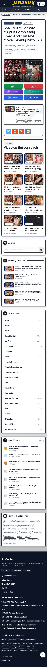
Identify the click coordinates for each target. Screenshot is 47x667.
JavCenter (7, 14)
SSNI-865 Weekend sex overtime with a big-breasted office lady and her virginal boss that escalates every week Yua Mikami (28, 283)
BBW (28, 647)
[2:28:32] (9, 276)
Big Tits (18, 23)
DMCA (4, 588)
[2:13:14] (9, 301)
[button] (13, 86)
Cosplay (13, 647)
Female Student (39, 643)
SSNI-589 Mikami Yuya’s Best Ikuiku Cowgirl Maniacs (26, 275)
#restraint (8, 49)
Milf (33, 647)
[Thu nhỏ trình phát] (31, 62)
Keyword (41, 10)
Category (20, 10)
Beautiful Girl (9, 23)
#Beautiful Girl (10, 45)
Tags (28, 570)
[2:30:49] (9, 268)
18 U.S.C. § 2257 (8, 584)
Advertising (6, 580)
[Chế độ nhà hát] (35, 62)
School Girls (16, 643)
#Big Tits (21, 45)
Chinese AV (5, 647)
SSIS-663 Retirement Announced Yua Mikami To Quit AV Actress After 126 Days (28, 291)
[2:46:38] (9, 293)
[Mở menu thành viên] (41, 3)
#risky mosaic (20, 49)
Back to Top (6, 660)
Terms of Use (7, 592)
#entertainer (31, 45)
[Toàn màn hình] (39, 62)
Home (6, 570)
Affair (30, 643)
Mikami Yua (29, 23)
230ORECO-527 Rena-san (12, 613)
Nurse (15, 650)
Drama (25, 643)
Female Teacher (6, 650)
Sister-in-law (33, 650)
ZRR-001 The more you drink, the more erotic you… (23, 621)
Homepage (8, 10)
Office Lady (21, 647)
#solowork (31, 49)
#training (8, 53)
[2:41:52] (9, 285)
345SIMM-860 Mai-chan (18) (13, 602)
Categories (17, 570)
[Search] (41, 249)
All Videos (30, 10)
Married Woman (30, 639)
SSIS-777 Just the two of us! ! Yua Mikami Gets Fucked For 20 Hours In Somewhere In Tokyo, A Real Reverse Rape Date (28, 267)
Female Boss (23, 650)
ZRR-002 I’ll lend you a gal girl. (14, 617)
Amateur (21, 639)
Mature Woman (6, 643)
